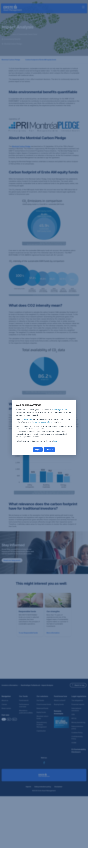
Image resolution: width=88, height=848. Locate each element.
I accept (49, 449)
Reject (38, 449)
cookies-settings (26, 419)
